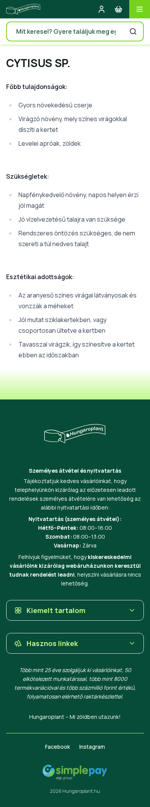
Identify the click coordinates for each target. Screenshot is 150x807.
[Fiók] (101, 9)
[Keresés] (133, 31)
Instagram (92, 746)
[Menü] (139, 9)
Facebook (57, 746)
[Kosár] (118, 9)
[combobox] (75, 31)
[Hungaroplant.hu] (23, 9)
